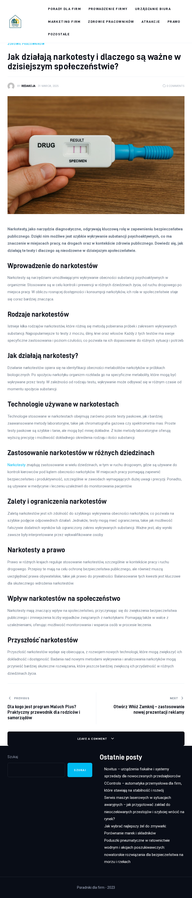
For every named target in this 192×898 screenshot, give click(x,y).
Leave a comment (93, 738)
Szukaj (13, 757)
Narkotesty (17, 465)
